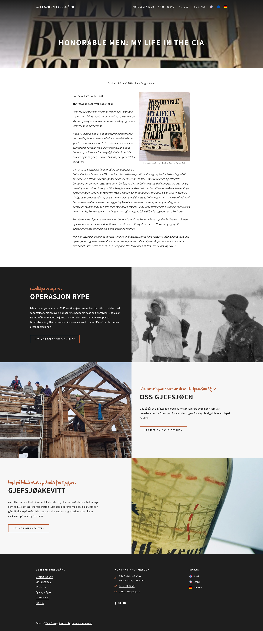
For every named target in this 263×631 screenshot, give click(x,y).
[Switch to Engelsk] (211, 7)
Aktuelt (184, 6)
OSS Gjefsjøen (42, 597)
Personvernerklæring (82, 623)
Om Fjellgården (143, 6)
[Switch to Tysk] (226, 7)
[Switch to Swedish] (218, 7)
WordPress (50, 623)
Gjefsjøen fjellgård (44, 576)
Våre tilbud (166, 6)
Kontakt (200, 6)
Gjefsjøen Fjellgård (55, 7)
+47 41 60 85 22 (127, 585)
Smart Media (64, 623)
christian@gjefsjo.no (129, 591)
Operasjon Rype (43, 592)
